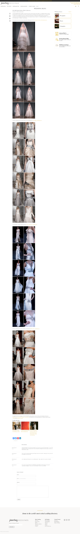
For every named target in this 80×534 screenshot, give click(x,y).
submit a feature (77, 4)
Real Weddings (56, 521)
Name (18, 474)
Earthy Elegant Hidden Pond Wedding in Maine (16, 431)
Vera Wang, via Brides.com (37, 120)
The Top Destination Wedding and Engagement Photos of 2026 (40, 0)
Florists (46, 525)
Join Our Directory (48, 526)
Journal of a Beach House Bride (23, 417)
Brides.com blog (20, 418)
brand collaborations (75, 3)
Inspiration (56, 520)
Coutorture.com (15, 417)
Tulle (13, 418)
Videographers (47, 521)
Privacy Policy (37, 521)
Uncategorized (15, 440)
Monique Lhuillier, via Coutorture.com (40, 20)
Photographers (47, 520)
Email (21, 478)
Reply (12, 448)
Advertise (36, 525)
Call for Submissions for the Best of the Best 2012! (25, 431)
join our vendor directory (75, 2)
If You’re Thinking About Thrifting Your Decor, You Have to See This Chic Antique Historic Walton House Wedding (33, 433)
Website (18, 482)
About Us (36, 520)
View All (70, 11)
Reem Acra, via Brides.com (35, 328)
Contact (36, 526)
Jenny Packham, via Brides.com (32, 224)
